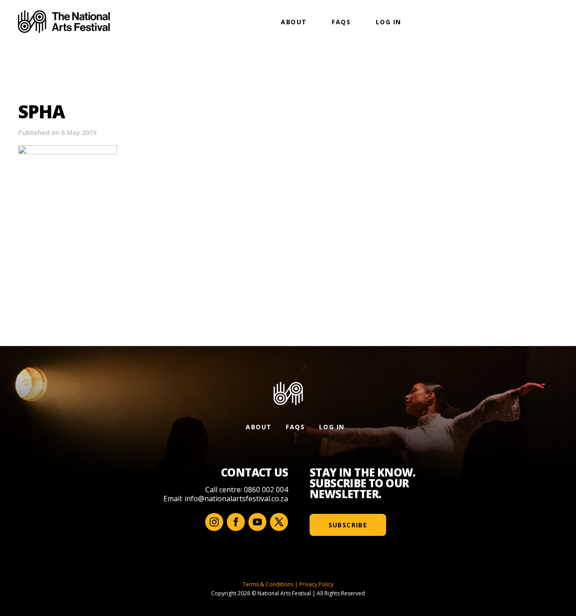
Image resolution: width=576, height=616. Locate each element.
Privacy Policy (316, 584)
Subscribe (348, 525)
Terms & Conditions (268, 584)
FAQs (341, 22)
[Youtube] (257, 522)
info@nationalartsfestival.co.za (236, 499)
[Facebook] (236, 522)
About (293, 22)
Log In (388, 22)
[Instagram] (214, 522)
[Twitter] (279, 522)
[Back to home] (64, 21)
